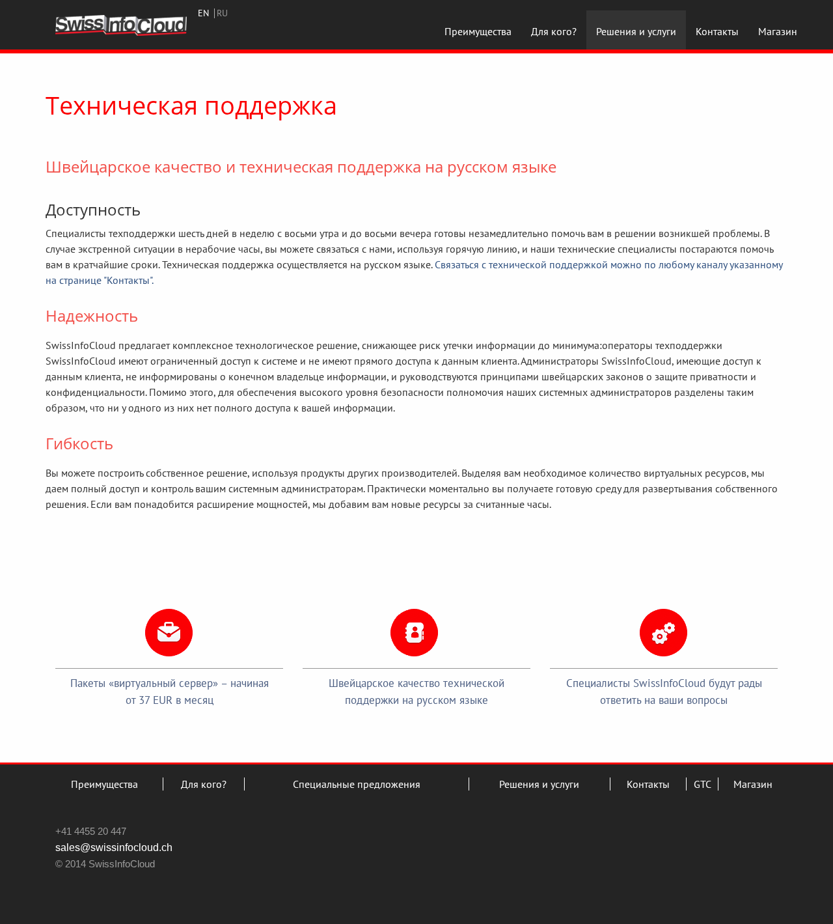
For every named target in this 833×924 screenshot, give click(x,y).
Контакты (717, 31)
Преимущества (478, 31)
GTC (702, 784)
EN (203, 13)
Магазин (777, 31)
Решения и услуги (636, 31)
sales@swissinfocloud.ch (113, 847)
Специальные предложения (356, 784)
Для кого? (554, 31)
